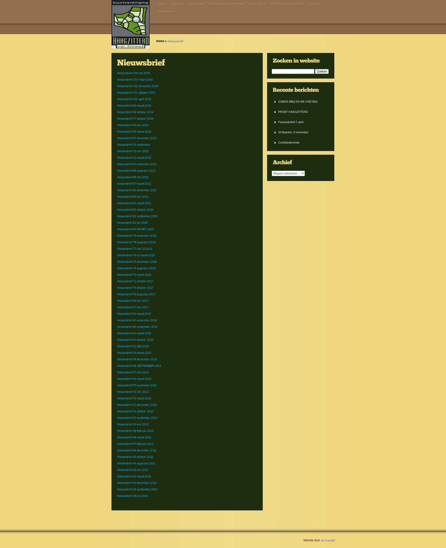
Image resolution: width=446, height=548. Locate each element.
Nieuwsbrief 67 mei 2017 (133, 307)
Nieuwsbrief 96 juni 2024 (133, 125)
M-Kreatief (327, 540)
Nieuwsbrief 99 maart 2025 (134, 105)
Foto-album (257, 4)
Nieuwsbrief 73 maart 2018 (134, 274)
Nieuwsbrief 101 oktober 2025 (136, 92)
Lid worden (197, 4)
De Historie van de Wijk (287, 4)
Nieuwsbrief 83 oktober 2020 (135, 209)
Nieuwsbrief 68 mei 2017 (133, 300)
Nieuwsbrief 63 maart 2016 (134, 333)
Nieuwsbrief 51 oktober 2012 (135, 411)
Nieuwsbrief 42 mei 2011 (132, 470)
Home (162, 4)
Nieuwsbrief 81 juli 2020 (132, 222)
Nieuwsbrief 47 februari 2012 (135, 444)
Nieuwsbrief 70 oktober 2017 (135, 287)
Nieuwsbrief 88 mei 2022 (133, 177)
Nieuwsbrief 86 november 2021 (137, 190)
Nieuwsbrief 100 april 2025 (134, 99)
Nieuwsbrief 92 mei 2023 (133, 151)
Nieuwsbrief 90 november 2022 (137, 164)
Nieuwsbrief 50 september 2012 (137, 418)
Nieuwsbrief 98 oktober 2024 (135, 112)
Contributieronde (289, 142)
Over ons (178, 4)
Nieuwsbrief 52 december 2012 (137, 405)
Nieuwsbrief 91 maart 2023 (134, 157)
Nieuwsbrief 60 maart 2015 (134, 352)
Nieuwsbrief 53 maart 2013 (134, 398)
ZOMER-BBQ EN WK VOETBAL (298, 101)
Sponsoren (166, 11)
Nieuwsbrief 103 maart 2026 (135, 79)
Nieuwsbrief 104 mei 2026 (133, 73)
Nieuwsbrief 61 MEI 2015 (133, 346)
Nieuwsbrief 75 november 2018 (137, 261)
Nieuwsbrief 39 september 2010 (137, 489)
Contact (314, 4)
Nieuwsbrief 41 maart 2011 (134, 476)
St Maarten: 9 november (293, 132)
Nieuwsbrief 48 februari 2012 (135, 431)
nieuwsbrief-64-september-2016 (137, 326)
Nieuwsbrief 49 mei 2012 (133, 424)
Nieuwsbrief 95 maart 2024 (134, 131)
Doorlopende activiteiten (227, 4)
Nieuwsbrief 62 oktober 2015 (135, 339)
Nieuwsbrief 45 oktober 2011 (135, 457)
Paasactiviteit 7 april (291, 122)
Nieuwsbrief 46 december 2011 (137, 450)
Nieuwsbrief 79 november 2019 (137, 235)
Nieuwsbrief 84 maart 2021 (134, 203)
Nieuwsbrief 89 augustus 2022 (136, 170)
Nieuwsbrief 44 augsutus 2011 (136, 463)
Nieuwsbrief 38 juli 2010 (132, 496)
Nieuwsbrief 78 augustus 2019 (136, 242)
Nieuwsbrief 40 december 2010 (137, 483)
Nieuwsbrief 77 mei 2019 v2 (134, 248)
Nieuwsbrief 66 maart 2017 (134, 313)
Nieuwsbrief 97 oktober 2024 (135, 118)
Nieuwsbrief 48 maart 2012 (134, 437)
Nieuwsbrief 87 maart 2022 (134, 183)
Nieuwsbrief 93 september (133, 144)
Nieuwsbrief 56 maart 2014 (134, 379)
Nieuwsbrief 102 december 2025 (137, 86)
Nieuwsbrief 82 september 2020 (137, 216)
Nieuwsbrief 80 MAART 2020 (135, 229)
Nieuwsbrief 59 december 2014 (137, 359)
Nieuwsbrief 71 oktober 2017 (135, 281)
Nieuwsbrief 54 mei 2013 (133, 392)
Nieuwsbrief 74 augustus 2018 (136, 268)
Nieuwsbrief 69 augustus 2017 (136, 294)
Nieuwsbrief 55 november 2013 (137, 385)
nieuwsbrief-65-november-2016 (137, 320)
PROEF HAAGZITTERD (293, 112)
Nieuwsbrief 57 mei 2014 (133, 372)
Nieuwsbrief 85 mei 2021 (133, 196)
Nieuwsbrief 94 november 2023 (137, 138)
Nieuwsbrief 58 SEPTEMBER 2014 (139, 366)
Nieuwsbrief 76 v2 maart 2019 (136, 255)
